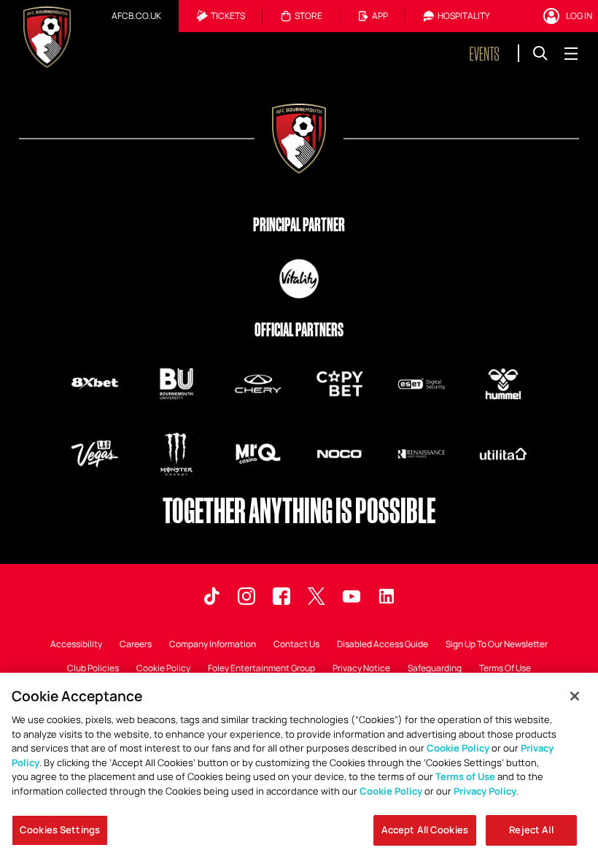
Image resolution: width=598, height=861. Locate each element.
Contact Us (296, 645)
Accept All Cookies (424, 829)
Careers (136, 645)
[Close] (575, 696)
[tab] (136, 16)
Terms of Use (465, 776)
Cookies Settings (60, 829)
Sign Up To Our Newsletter (497, 645)
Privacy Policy (485, 791)
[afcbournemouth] (281, 596)
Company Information (212, 645)
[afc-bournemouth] (386, 596)
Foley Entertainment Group (261, 669)
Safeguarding (435, 669)
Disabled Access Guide (382, 645)
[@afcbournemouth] (316, 596)
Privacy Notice (361, 669)
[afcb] (211, 596)
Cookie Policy (163, 669)
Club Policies (93, 669)
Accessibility (76, 645)
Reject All (531, 829)
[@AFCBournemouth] (351, 596)
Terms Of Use (505, 669)
